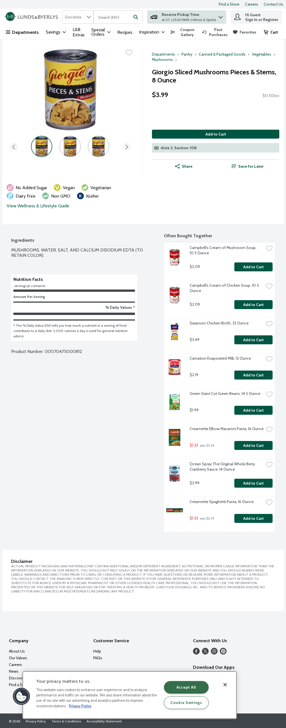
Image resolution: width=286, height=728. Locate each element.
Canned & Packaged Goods (222, 54)
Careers (251, 4)
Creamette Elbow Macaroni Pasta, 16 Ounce (227, 428)
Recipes (124, 32)
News (13, 671)
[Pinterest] (223, 653)
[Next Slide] (127, 146)
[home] (32, 17)
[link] (183, 32)
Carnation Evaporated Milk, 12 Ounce (220, 358)
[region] (129, 695)
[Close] (225, 685)
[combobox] (78, 17)
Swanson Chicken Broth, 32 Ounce (219, 323)
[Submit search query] (135, 17)
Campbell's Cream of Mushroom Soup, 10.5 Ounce (223, 250)
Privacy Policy (36, 721)
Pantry (187, 54)
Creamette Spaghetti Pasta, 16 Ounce (222, 501)
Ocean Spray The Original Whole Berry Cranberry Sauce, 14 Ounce (223, 466)
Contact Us (273, 4)
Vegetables (261, 54)
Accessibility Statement (104, 721)
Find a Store (229, 4)
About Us (17, 651)
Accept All (186, 687)
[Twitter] (205, 653)
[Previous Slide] (14, 146)
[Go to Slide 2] (70, 146)
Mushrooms (162, 59)
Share (187, 166)
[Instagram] (214, 653)
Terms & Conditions (66, 721)
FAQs (97, 657)
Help (97, 651)
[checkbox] (129, 52)
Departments (25, 32)
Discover (16, 677)
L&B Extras (79, 32)
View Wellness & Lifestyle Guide (38, 205)
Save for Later (251, 166)
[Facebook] (196, 653)
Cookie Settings (186, 702)
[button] (220, 15)
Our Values (18, 657)
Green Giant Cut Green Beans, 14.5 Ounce (225, 393)
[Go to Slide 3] (99, 146)
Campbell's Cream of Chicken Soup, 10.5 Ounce (225, 288)
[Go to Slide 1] (42, 146)
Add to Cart (216, 134)
